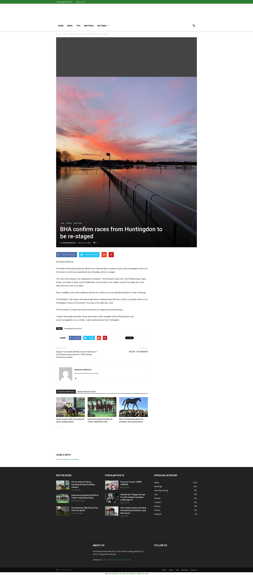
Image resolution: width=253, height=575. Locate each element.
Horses (157, 510)
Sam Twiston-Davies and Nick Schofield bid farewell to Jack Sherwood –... (133, 510)
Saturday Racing (161, 490)
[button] (194, 26)
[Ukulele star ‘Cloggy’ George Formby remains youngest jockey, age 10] (111, 497)
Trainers (157, 502)
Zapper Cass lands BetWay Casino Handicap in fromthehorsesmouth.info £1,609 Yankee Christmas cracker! (76, 354)
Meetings (89, 25)
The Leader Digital (64, 570)
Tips (78, 25)
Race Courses (78, 223)
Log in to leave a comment (67, 459)
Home (61, 25)
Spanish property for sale (115, 573)
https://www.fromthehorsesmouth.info (86, 373)
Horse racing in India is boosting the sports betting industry (83, 484)
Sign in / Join (81, 2)
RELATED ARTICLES (66, 392)
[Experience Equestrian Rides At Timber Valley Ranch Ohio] (102, 407)
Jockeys (157, 506)
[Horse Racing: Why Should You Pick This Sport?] (62, 511)
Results (157, 498)
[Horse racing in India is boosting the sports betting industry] (70, 407)
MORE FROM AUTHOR (86, 392)
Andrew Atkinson (69, 243)
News (70, 25)
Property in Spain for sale (137, 573)
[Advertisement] (126, 57)
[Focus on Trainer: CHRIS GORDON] (111, 485)
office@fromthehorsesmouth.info (117, 559)
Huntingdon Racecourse (73, 328)
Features (101, 25)
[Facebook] (76, 378)
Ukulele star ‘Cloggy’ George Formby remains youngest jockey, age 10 (132, 497)
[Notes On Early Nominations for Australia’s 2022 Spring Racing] (133, 407)
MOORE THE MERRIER (138, 352)
